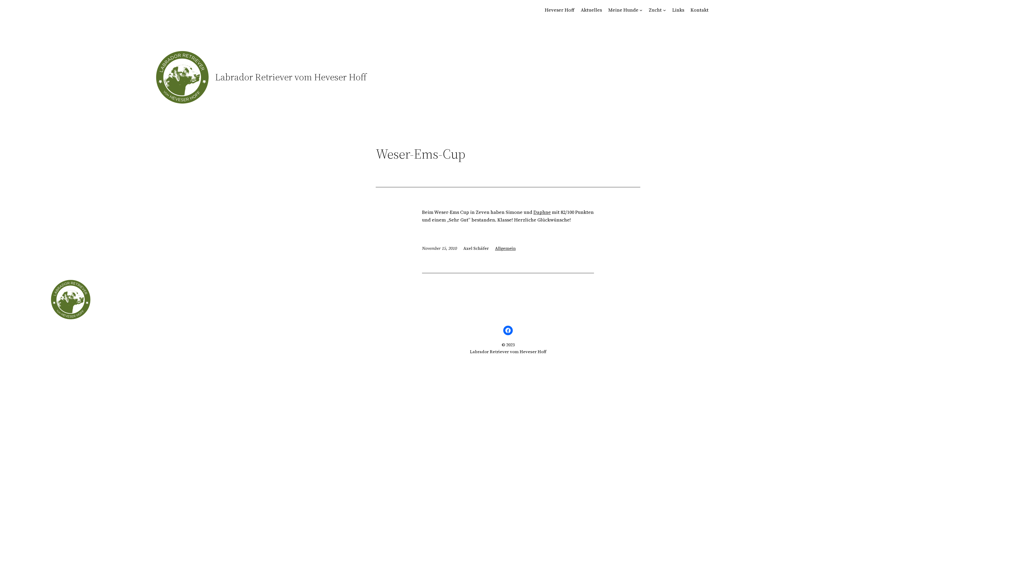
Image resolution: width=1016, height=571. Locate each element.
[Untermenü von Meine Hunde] (640, 10)
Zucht (655, 10)
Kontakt (700, 10)
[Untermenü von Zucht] (664, 10)
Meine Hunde (623, 10)
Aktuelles (591, 10)
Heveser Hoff (559, 10)
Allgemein (505, 248)
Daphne (542, 212)
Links (678, 10)
